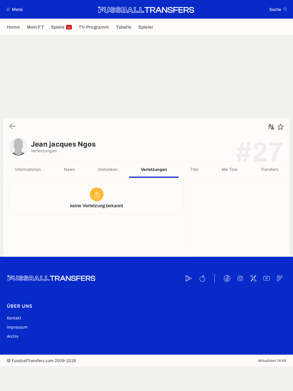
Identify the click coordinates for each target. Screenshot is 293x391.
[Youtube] (266, 278)
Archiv (13, 336)
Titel (194, 169)
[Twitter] (253, 278)
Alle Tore (229, 169)
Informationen (28, 169)
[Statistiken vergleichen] (271, 126)
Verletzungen (154, 169)
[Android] (189, 278)
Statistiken (108, 169)
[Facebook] (227, 278)
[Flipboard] (279, 278)
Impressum (17, 327)
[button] (14, 9)
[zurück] (12, 127)
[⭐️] (280, 126)
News (69, 169)
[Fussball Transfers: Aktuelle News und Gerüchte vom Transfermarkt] (146, 9)
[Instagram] (240, 278)
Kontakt (14, 317)
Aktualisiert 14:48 (272, 360)
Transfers (269, 169)
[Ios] (202, 278)
